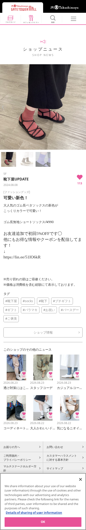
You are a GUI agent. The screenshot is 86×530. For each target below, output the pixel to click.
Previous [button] (3, 107)
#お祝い (49, 310)
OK (43, 522)
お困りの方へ (11, 447)
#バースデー (70, 310)
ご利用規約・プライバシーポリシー (17, 457)
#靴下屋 (11, 301)
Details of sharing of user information (34, 513)
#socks (28, 301)
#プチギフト (62, 301)
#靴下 (43, 301)
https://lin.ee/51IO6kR (22, 257)
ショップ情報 (43, 332)
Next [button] (83, 107)
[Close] (80, 479)
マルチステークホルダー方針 (19, 468)
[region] (43, 501)
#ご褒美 (11, 318)
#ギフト (11, 310)
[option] (43, 107)
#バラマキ (30, 310)
